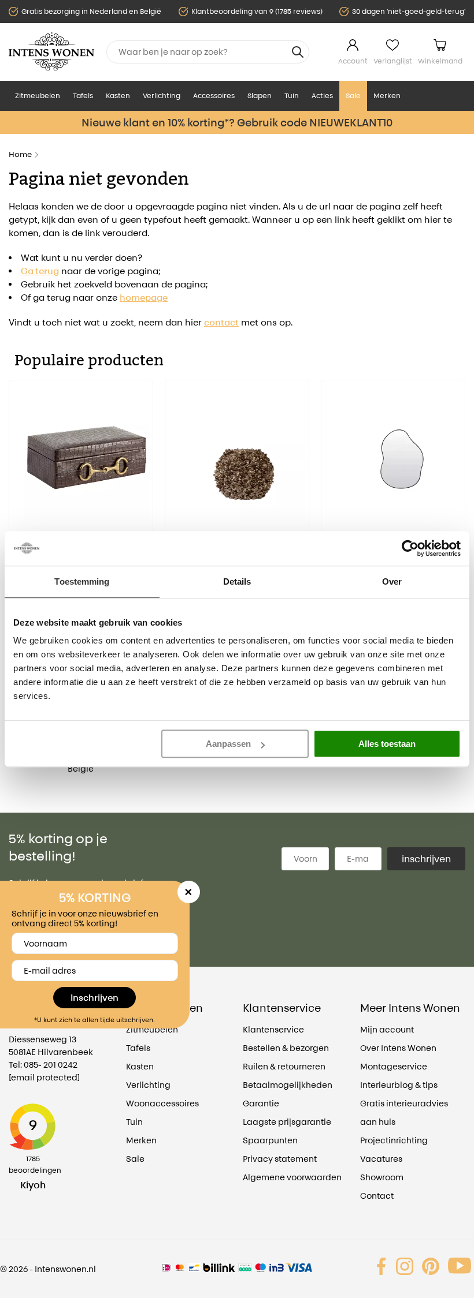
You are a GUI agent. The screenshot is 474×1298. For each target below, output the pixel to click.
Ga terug (40, 270)
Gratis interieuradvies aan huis (404, 1112)
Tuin (291, 95)
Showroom (381, 1177)
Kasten (118, 95)
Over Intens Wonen (398, 1048)
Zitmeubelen (37, 95)
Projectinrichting (394, 1140)
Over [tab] (392, 581)
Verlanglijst (392, 61)
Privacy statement (280, 1159)
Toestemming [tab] (81, 581)
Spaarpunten (270, 1140)
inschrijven (426, 859)
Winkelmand (440, 61)
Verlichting (161, 95)
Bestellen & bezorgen (286, 1048)
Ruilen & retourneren (284, 1066)
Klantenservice (273, 1029)
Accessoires (214, 95)
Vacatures (381, 1159)
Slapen (259, 95)
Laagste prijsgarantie (287, 1122)
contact (221, 322)
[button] (17, 501)
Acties (322, 95)
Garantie (261, 1103)
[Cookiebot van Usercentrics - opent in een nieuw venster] (410, 548)
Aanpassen (228, 744)
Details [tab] (237, 581)
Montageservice (393, 1066)
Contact (377, 1195)
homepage (144, 297)
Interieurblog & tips (399, 1085)
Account (353, 61)
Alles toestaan (387, 744)
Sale (353, 95)
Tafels (83, 95)
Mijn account (387, 1029)
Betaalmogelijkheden (287, 1085)
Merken (387, 95)
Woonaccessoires (162, 1103)
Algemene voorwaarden (292, 1177)
